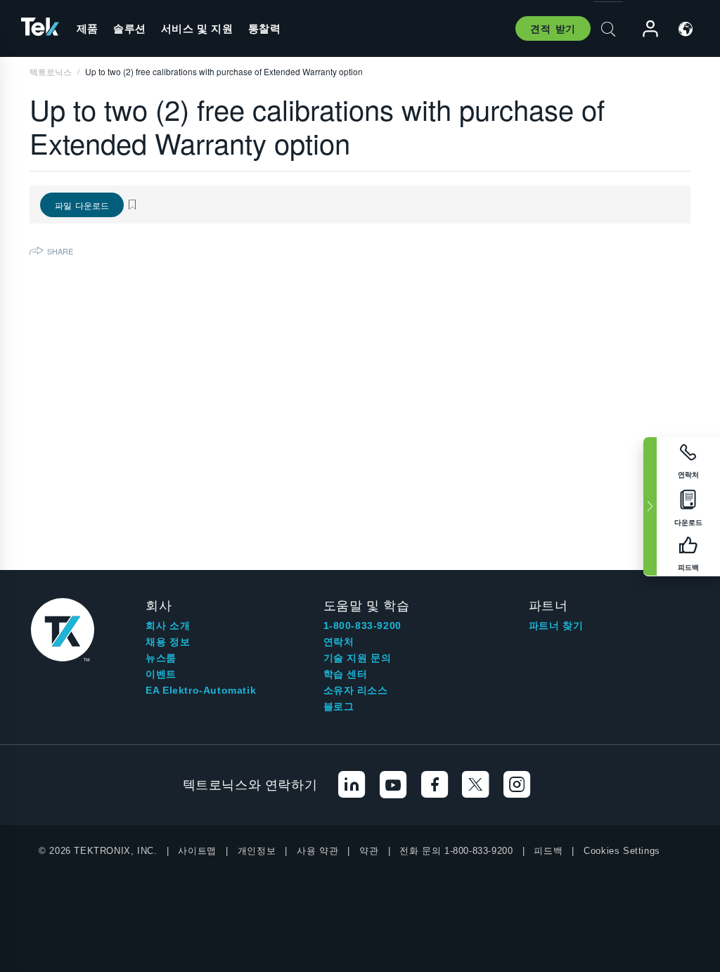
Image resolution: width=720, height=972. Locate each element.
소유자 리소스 (355, 690)
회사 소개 (168, 625)
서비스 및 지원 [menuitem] (197, 28)
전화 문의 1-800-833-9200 (456, 850)
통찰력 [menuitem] (264, 28)
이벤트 (161, 674)
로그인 (644, 29)
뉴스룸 (161, 657)
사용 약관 (317, 850)
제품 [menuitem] (87, 28)
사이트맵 (197, 850)
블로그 (338, 706)
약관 (368, 850)
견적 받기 (553, 28)
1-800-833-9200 (362, 625)
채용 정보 (168, 641)
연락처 (338, 641)
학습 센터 (345, 674)
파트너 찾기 (556, 625)
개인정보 (257, 850)
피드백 (548, 850)
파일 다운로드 (82, 205)
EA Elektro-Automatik (201, 690)
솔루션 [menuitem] (129, 28)
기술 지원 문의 (357, 657)
